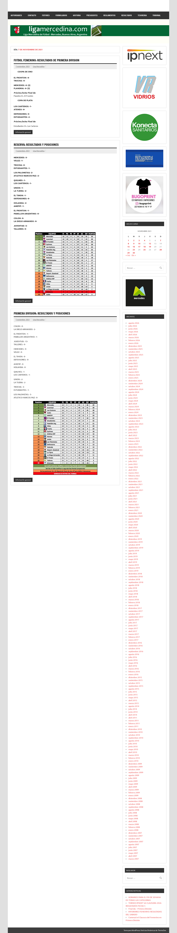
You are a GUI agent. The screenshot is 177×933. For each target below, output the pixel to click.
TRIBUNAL (157, 15)
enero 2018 (133, 605)
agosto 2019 (133, 550)
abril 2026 (132, 334)
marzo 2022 (133, 472)
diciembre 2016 (135, 642)
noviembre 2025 (135, 349)
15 (128, 246)
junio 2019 (133, 556)
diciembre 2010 (135, 729)
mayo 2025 (133, 366)
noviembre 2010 (135, 732)
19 (150, 246)
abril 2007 (132, 856)
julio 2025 (132, 360)
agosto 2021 (133, 493)
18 (144, 246)
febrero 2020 (134, 533)
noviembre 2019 (135, 542)
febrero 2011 (134, 723)
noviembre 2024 (135, 383)
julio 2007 (132, 847)
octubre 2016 (134, 648)
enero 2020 (133, 536)
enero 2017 (133, 640)
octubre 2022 (134, 452)
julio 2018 (132, 588)
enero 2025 (133, 377)
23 (134, 249)
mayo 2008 (133, 818)
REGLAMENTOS (109, 15)
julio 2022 (132, 461)
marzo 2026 (133, 337)
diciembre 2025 (135, 346)
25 (144, 249)
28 (161, 249)
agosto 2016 (133, 654)
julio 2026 (132, 326)
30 (134, 252)
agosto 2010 (133, 740)
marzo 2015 (133, 703)
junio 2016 (133, 660)
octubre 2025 (134, 351)
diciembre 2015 (135, 677)
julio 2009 (132, 778)
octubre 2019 (134, 544)
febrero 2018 (134, 602)
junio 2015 (133, 694)
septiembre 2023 (135, 424)
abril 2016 (132, 665)
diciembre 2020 (135, 513)
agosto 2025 (133, 357)
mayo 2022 (133, 467)
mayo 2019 (133, 559)
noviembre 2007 (135, 835)
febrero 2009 (134, 792)
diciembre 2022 (135, 447)
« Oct (128, 255)
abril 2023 (132, 435)
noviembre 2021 (135, 484)
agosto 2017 (133, 619)
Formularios (61, 15)
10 (139, 243)
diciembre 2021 (135, 481)
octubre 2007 (134, 838)
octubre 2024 (134, 386)
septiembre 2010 (135, 738)
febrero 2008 (134, 827)
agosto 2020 (133, 519)
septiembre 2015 (135, 686)
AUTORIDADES (16, 15)
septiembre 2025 (135, 354)
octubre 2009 (134, 769)
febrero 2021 (134, 507)
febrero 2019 (134, 568)
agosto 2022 (133, 458)
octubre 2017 (134, 614)
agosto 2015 (133, 689)
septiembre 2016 (135, 651)
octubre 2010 (134, 735)
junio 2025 (133, 363)
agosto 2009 (133, 775)
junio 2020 (133, 521)
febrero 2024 (134, 409)
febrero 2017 (134, 637)
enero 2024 (133, 412)
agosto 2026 (133, 323)
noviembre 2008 (135, 801)
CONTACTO (32, 15)
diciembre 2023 (135, 415)
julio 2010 (132, 743)
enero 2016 (133, 674)
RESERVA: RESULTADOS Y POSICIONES (36, 145)
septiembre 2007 (135, 841)
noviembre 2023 (135, 418)
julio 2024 (132, 395)
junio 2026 (133, 328)
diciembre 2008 (135, 798)
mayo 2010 (133, 749)
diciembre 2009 (135, 763)
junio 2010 (133, 746)
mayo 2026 (133, 331)
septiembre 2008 (135, 807)
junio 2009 (133, 781)
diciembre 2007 (135, 833)
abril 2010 (132, 752)
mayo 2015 (133, 697)
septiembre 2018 (135, 582)
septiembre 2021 (135, 490)
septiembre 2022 (135, 455)
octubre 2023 (134, 421)
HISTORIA (77, 15)
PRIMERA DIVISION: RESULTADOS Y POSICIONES (42, 313)
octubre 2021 (134, 487)
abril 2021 (132, 501)
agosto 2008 (133, 810)
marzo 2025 (133, 372)
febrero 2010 (134, 758)
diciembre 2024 (135, 380)
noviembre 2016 (135, 645)
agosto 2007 (133, 844)
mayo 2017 (133, 628)
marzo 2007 (133, 859)
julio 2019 (132, 553)
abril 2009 (132, 786)
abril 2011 (132, 717)
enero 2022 (133, 478)
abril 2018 (132, 596)
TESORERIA (142, 15)
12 (150, 243)
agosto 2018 (133, 585)
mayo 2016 (133, 663)
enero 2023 (133, 444)
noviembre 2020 (135, 516)
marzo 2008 (133, 824)
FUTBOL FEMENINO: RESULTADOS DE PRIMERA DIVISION (46, 60)
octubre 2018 (134, 579)
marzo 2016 (133, 668)
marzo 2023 (133, 438)
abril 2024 (132, 403)
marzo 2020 (133, 530)
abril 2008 (132, 821)
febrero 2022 (134, 475)
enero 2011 (133, 726)
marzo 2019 (133, 565)
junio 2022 (133, 464)
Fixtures (46, 15)
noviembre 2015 (135, 680)
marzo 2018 (133, 599)
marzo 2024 (133, 406)
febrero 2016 (134, 671)
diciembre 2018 (135, 573)
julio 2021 (132, 496)
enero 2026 (133, 343)
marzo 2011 (133, 720)
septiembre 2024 (135, 389)
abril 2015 (132, 700)
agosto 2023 (133, 426)
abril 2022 (132, 470)
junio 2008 (133, 815)
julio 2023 (132, 429)
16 (134, 246)
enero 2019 (133, 570)
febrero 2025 (134, 375)
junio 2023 (133, 432)
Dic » (134, 255)
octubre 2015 (134, 683)
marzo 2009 (133, 789)
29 (128, 252)
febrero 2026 (134, 340)
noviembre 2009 (135, 766)
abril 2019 (132, 562)
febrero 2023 (134, 441)
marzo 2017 (133, 634)
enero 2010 (133, 761)
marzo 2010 (133, 755)
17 (139, 246)
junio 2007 (133, 850)
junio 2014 (133, 712)
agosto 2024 (133, 392)
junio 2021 (133, 498)
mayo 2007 (133, 853)
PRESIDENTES (92, 15)
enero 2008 (133, 830)
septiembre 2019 (135, 547)
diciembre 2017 (135, 608)
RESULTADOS (126, 15)
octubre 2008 (134, 804)
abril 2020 (132, 527)
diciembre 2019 (135, 539)
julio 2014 (132, 709)
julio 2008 (132, 812)
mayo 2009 (133, 784)
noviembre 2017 (135, 611)
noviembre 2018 (135, 576)
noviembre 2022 (135, 449)
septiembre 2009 (135, 772)
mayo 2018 (133, 593)
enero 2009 (133, 795)
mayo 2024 (133, 400)
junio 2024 (133, 398)
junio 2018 (133, 591)
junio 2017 (133, 625)
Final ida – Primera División (140, 908)
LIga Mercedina (38, 66)
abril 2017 (132, 631)
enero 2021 (133, 510)
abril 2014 (132, 714)
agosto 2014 (133, 706)
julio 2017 (132, 622)
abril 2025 (132, 369)
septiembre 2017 (135, 617)
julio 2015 (132, 691)
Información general (23, 132)
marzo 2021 (133, 504)
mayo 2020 (133, 524)
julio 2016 (132, 657)
